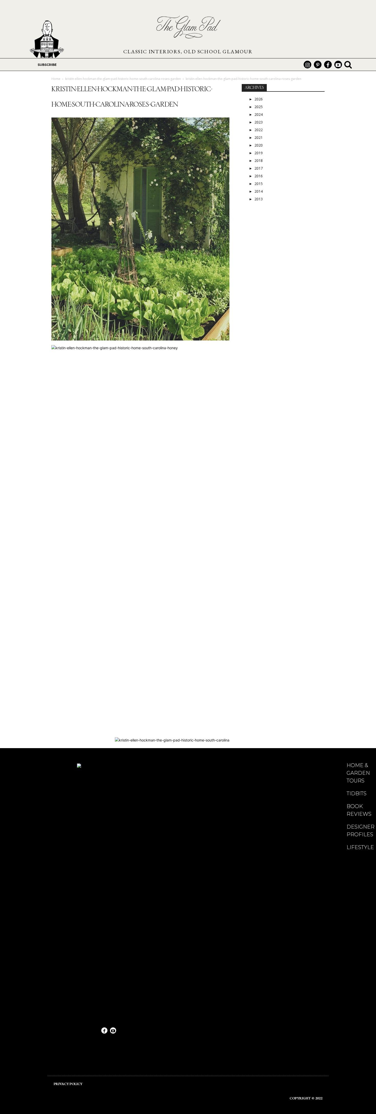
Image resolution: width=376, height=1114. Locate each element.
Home (55, 79)
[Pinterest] (318, 64)
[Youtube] (338, 64)
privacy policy (68, 1083)
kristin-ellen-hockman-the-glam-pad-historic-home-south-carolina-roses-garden (123, 79)
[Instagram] (307, 64)
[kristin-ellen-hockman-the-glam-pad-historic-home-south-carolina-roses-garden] (140, 340)
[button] (348, 64)
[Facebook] (328, 64)
